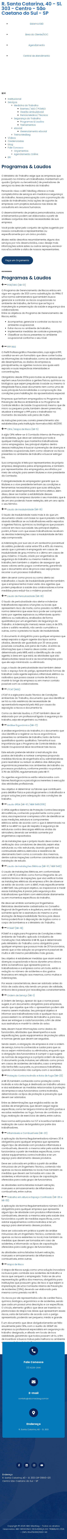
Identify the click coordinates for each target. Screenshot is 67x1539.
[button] (33, 93)
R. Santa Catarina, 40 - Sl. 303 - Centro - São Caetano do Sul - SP (32, 8)
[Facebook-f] (19, 1465)
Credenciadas (16, 141)
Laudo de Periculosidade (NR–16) (25, 596)
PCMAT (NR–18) (15, 928)
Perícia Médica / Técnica (34, 115)
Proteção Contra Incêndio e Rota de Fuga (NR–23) (35, 1075)
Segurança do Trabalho (27, 118)
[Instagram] (34, 1465)
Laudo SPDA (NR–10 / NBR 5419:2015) (26, 804)
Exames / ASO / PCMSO (33, 108)
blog (10, 144)
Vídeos (12, 137)
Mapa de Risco (15, 1264)
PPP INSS (11, 346)
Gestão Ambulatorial (32, 111)
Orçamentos (21, 150)
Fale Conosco (15, 147)
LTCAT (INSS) (13, 689)
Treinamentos (28, 124)
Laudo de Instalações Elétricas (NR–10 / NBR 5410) (34, 866)
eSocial (18, 128)
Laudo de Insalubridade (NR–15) (24, 509)
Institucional (14, 98)
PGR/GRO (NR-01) (16, 284)
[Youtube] (42, 1465)
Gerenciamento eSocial (33, 131)
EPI (9, 157)
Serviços (12, 102)
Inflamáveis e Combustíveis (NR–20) (27, 1133)
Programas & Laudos (32, 121)
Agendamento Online (26, 154)
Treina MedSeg (22, 134)
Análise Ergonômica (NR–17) (22, 725)
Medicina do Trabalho (26, 105)
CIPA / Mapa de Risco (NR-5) (22, 429)
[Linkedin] (27, 1465)
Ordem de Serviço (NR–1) (21, 995)
